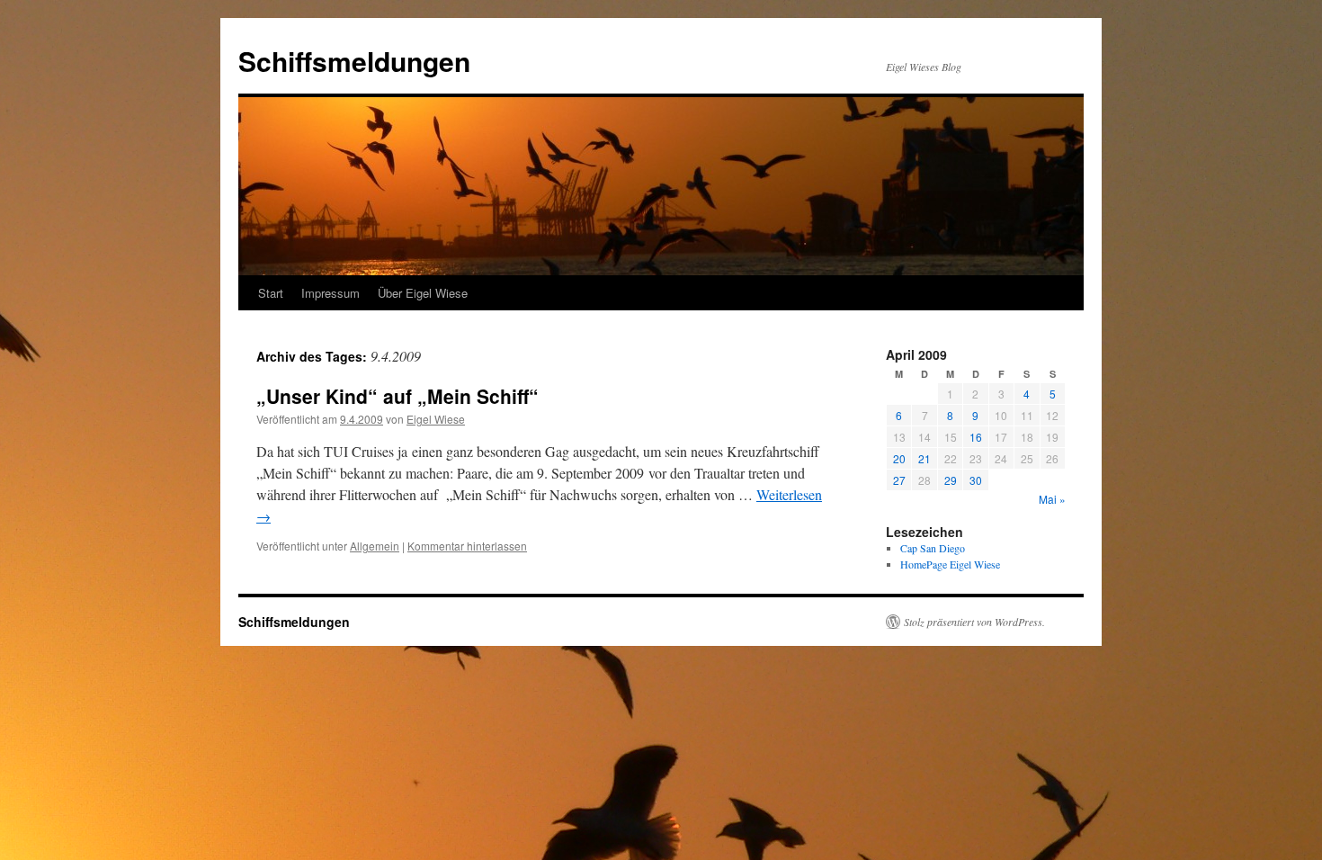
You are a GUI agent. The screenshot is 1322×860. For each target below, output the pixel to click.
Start (270, 292)
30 (975, 480)
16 (975, 436)
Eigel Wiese (435, 418)
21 (924, 458)
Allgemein (374, 545)
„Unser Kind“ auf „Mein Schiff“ (397, 395)
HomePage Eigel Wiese (950, 564)
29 (950, 480)
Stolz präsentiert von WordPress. (974, 621)
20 (899, 458)
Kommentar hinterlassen (467, 545)
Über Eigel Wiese (423, 292)
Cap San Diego (932, 548)
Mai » (1052, 498)
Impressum (330, 292)
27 (899, 480)
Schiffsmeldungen (354, 60)
